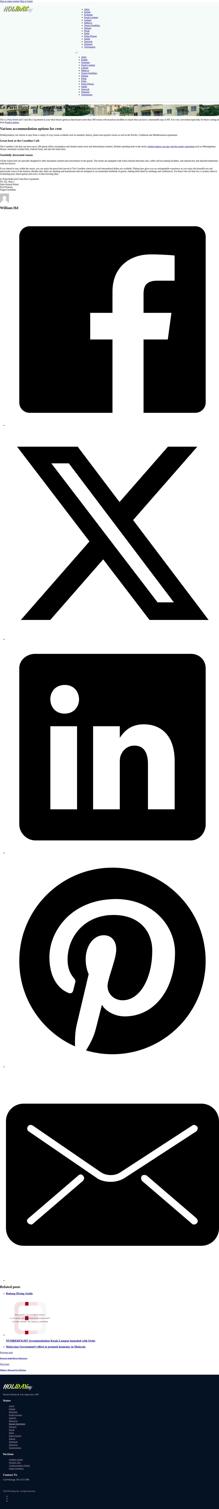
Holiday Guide (16, 1459)
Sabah (87, 39)
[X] (112, 639)
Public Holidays (16, 1468)
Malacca (88, 22)
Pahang (87, 28)
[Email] (112, 1280)
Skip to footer (26, 1)
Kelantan (88, 14)
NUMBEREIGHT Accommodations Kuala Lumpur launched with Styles (50, 1340)
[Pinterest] (112, 1066)
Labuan (87, 20)
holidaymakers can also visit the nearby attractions (171, 146)
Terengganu (89, 47)
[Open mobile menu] (76, 52)
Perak (87, 31)
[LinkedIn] (112, 853)
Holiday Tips (15, 1462)
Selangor (88, 44)
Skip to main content (9, 1)
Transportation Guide (19, 1465)
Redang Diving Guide (19, 1293)
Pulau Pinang (90, 36)
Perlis (86, 33)
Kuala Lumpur (91, 17)
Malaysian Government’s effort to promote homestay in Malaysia (46, 1346)
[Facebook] (112, 425)
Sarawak (88, 41)
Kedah (87, 12)
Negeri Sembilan (92, 25)
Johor (86, 9)
